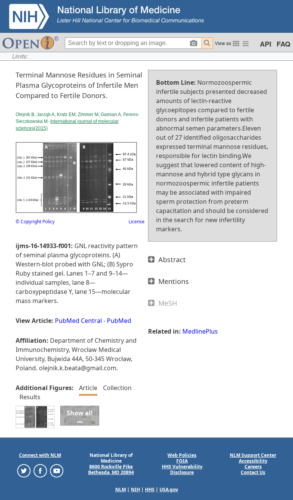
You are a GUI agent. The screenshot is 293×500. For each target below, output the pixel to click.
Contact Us (253, 472)
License (137, 221)
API (265, 44)
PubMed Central (78, 320)
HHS (150, 489)
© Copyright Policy (35, 221)
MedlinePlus (200, 331)
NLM (120, 489)
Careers (253, 466)
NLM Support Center (253, 455)
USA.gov (168, 489)
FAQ (283, 44)
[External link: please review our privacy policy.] (24, 470)
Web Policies (181, 455)
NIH (135, 489)
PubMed (119, 320)
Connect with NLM (40, 455)
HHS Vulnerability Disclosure (182, 469)
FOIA (182, 461)
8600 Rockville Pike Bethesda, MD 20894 (111, 469)
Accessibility (253, 461)
